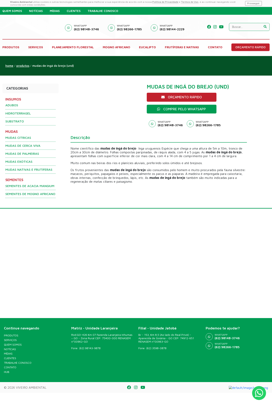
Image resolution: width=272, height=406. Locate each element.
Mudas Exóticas (18, 161)
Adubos (11, 105)
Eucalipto (147, 47)
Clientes (10, 358)
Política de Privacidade (165, 1)
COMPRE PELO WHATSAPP (184, 109)
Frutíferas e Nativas (182, 47)
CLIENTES (74, 11)
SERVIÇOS (35, 47)
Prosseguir (253, 3)
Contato (10, 367)
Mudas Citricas (18, 137)
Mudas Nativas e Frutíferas (28, 169)
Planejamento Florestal (73, 47)
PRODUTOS (10, 47)
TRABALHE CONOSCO (103, 11)
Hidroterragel (18, 113)
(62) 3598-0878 (156, 348)
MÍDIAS (55, 11)
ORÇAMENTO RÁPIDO (250, 47)
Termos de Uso (189, 1)
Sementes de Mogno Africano (30, 194)
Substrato (14, 121)
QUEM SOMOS (12, 11)
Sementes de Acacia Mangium (29, 186)
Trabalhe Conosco (17, 362)
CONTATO (215, 47)
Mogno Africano (116, 47)
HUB (6, 371)
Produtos (11, 335)
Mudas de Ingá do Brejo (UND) (53, 65)
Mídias (8, 353)
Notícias (10, 349)
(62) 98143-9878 (90, 348)
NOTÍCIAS (36, 11)
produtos (22, 65)
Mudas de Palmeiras (22, 153)
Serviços (10, 340)
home (9, 65)
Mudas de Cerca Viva (22, 145)
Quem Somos (13, 344)
